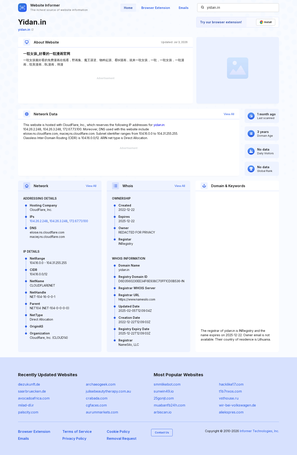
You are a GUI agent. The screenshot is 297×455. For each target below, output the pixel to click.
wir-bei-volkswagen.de (237, 405)
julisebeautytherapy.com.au (108, 391)
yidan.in (24, 29)
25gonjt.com (164, 398)
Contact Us (162, 432)
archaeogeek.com (100, 384)
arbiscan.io (163, 412)
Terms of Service (77, 431)
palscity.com (28, 412)
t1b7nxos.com (230, 391)
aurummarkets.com (102, 412)
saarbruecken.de (32, 391)
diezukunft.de (29, 384)
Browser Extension (155, 8)
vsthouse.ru (229, 398)
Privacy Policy (74, 438)
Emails (184, 8)
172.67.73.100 (78, 221)
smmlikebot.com (167, 384)
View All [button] (229, 114)
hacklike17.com (231, 384)
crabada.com (96, 398)
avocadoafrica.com (34, 398)
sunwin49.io (164, 391)
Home (128, 8)
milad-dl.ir (26, 405)
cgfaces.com (96, 405)
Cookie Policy (118, 431)
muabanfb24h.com (169, 405)
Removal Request (121, 438)
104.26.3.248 (59, 221)
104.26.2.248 (39, 221)
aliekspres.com (231, 412)
